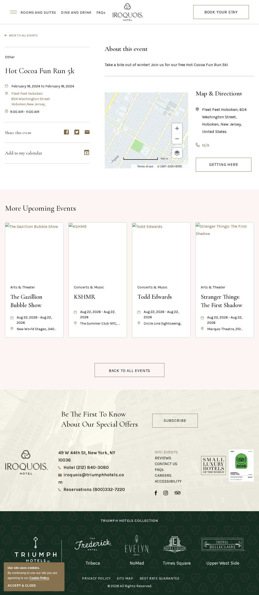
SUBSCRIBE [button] (175, 420)
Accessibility (168, 481)
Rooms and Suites (38, 12)
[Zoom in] (177, 128)
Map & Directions (219, 93)
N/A (205, 145)
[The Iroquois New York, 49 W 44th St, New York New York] (129, 12)
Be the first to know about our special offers (99, 419)
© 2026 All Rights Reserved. (129, 586)
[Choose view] (177, 153)
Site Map (125, 578)
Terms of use (145, 166)
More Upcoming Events (40, 208)
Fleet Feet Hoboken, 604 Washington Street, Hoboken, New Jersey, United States (224, 120)
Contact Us (166, 463)
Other (10, 57)
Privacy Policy (96, 578)
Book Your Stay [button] (221, 14)
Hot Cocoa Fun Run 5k (39, 70)
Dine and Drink (76, 12)
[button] (30, 98)
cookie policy (39, 578)
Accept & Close (22, 585)
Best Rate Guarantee (160, 578)
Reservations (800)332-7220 (94, 489)
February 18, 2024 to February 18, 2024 (42, 86)
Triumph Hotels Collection (129, 521)
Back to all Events (23, 35)
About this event (126, 49)
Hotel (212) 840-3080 (86, 467)
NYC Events (166, 452)
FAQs (101, 12)
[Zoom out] (177, 139)
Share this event (18, 132)
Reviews (163, 457)
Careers (163, 475)
